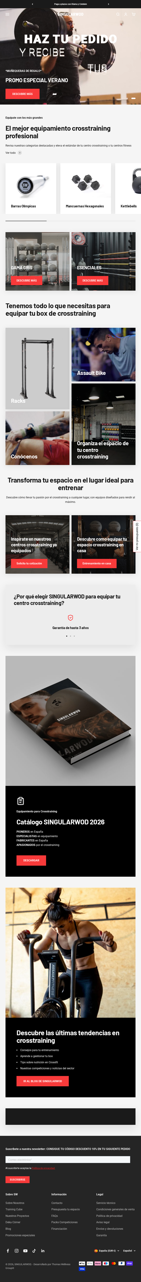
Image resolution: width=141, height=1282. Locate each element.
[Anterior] (32, 4)
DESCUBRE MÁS (22, 94)
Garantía (101, 1235)
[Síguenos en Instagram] (16, 1250)
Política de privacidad (109, 1216)
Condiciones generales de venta (115, 1209)
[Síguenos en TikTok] (34, 1250)
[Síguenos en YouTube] (25, 1250)
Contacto (56, 1203)
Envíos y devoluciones (109, 1228)
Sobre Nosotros (15, 1203)
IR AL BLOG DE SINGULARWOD (42, 1081)
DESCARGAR (31, 860)
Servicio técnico (105, 1203)
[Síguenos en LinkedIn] (43, 1250)
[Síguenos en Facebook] (8, 1250)
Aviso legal (103, 1222)
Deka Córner (13, 1222)
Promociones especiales (20, 1235)
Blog (8, 1228)
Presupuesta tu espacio (65, 1209)
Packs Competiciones (64, 1222)
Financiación (59, 1228)
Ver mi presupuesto (137, 536)
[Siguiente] (108, 4)
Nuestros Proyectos (17, 1216)
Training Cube (14, 1209)
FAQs (54, 1216)
